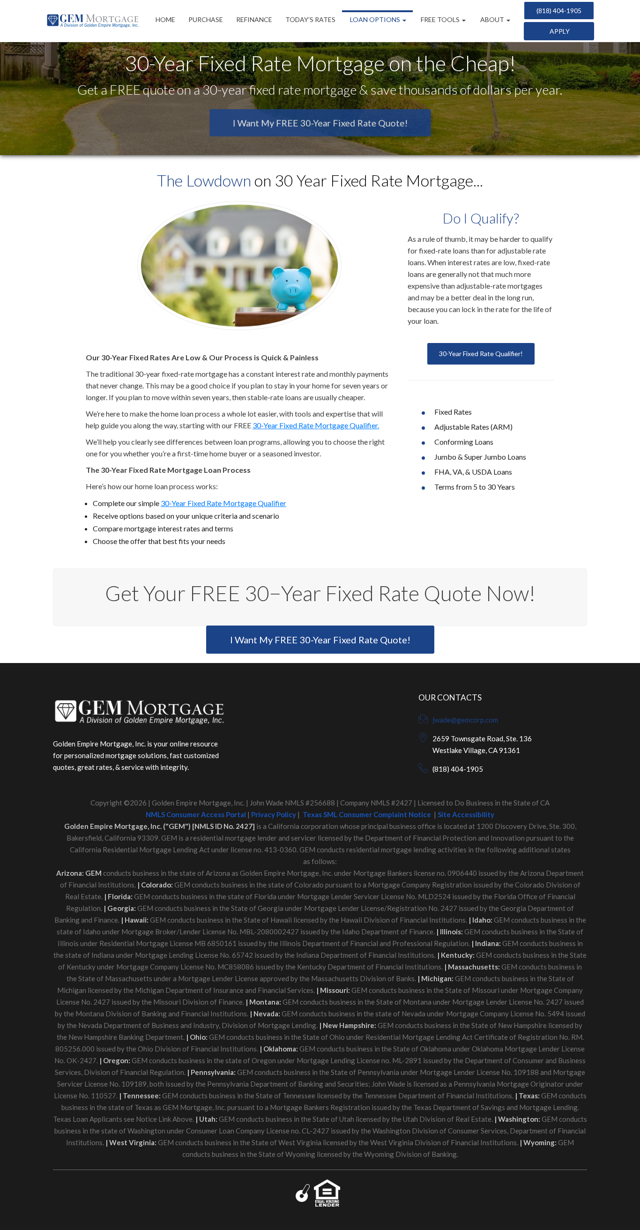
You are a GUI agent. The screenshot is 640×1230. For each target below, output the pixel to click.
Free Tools (440, 19)
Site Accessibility (466, 814)
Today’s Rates (310, 19)
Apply (559, 31)
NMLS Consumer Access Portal (196, 814)
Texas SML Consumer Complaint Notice (367, 814)
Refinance (254, 19)
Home (165, 19)
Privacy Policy (273, 814)
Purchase (205, 19)
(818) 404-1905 (558, 11)
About (492, 19)
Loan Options (375, 19)
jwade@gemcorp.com (465, 720)
